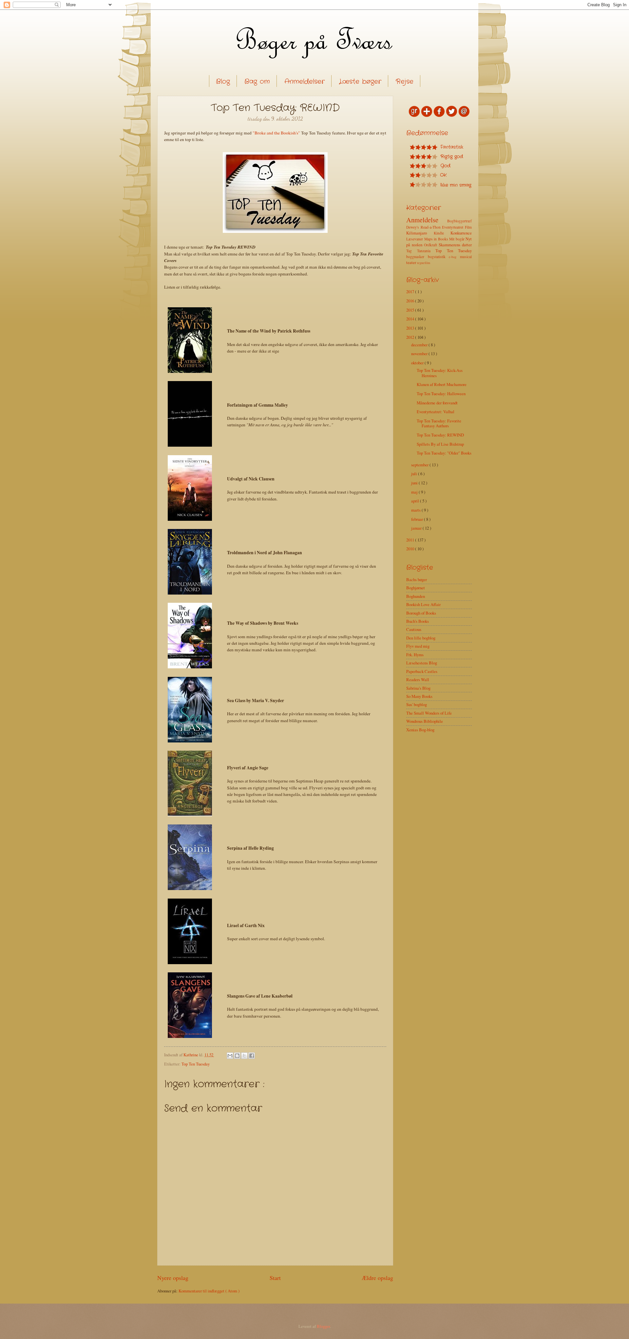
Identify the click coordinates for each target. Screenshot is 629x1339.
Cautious (413, 629)
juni (415, 483)
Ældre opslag (377, 1278)
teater (411, 262)
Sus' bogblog (416, 704)
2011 (410, 540)
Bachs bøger (416, 579)
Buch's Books (417, 621)
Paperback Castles (421, 671)
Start (275, 1278)
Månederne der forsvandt (437, 403)
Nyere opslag (172, 1278)
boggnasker (417, 256)
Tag (411, 250)
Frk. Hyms (415, 655)
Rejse (404, 81)
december (420, 345)
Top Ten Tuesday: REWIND (440, 435)
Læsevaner (415, 238)
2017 (410, 291)
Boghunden (415, 596)
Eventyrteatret (453, 227)
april (415, 501)
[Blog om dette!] (237, 1055)
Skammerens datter (455, 245)
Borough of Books (421, 613)
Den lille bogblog (420, 638)
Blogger (323, 1326)
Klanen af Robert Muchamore (442, 384)
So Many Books (419, 696)
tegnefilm (423, 262)
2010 (410, 549)
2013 (410, 328)
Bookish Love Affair (423, 604)
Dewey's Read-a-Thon (424, 227)
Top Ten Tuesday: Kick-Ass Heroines (440, 372)
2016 (410, 301)
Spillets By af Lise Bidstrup (440, 444)
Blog (223, 81)
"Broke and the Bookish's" (276, 133)
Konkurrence (461, 233)
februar (417, 519)
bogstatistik (438, 256)
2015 (410, 310)
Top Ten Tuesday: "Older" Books (444, 453)
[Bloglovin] (426, 115)
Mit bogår (457, 238)
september (420, 465)
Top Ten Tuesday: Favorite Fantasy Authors (439, 423)
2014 (410, 319)
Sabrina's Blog (418, 688)
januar (417, 528)
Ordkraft (431, 244)
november (420, 353)
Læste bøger (360, 81)
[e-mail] (464, 115)
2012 (410, 337)
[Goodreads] (414, 115)
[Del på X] (244, 1055)
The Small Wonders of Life (429, 713)
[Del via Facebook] (251, 1055)
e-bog (454, 256)
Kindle (442, 233)
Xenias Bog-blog (420, 730)
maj (415, 492)
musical (466, 256)
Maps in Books (436, 238)
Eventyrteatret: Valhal (435, 412)
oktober (418, 363)
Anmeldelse (426, 219)
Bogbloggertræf (459, 220)
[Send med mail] (230, 1055)
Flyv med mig (417, 646)
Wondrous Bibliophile (424, 721)
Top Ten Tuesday (195, 1064)
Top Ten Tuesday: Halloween (441, 393)
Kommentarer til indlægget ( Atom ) (209, 1291)
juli (414, 474)
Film (468, 227)
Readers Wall (417, 679)
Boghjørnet (415, 588)
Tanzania (426, 250)
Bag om (257, 81)
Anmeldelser (304, 81)
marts (416, 510)
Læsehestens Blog (421, 663)
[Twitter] (451, 115)
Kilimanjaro (420, 233)
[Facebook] (439, 115)
